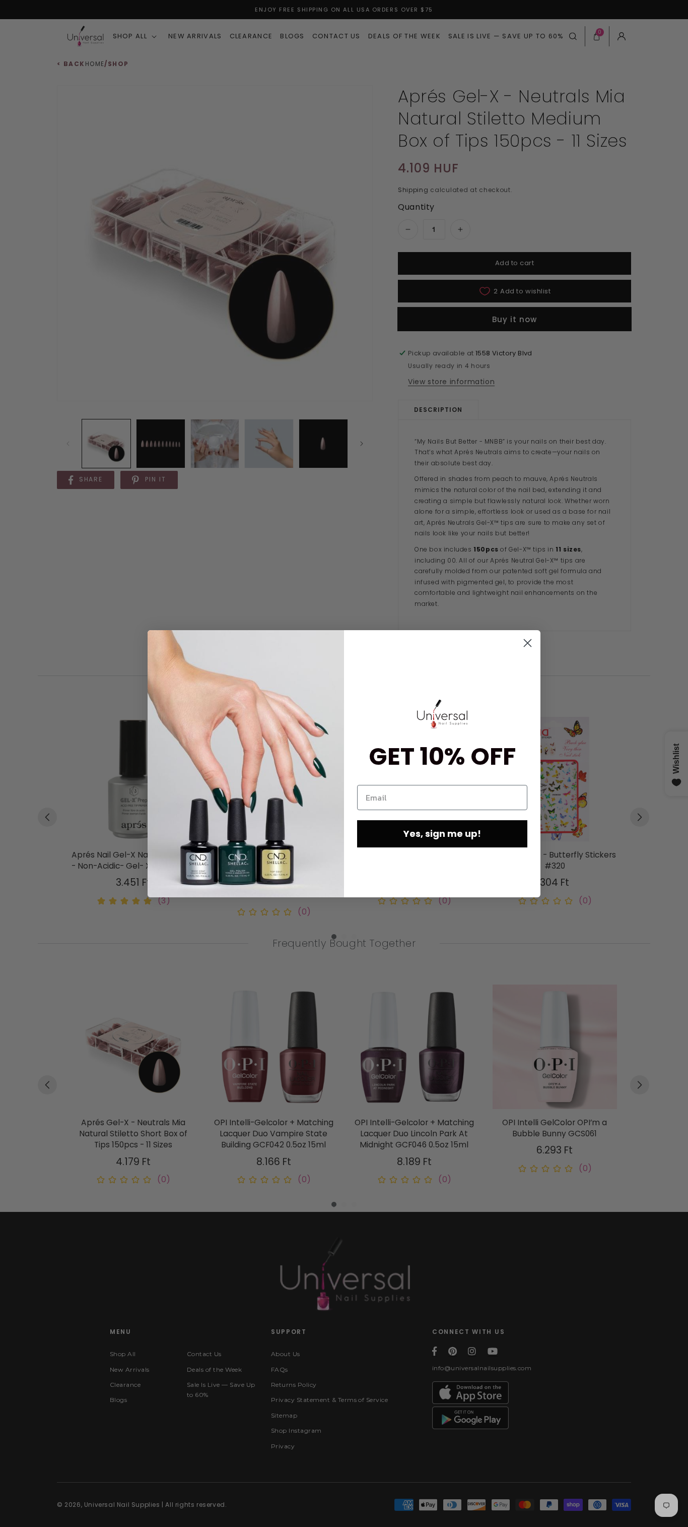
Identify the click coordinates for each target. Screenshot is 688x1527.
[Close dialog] (527, 643)
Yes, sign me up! (442, 833)
